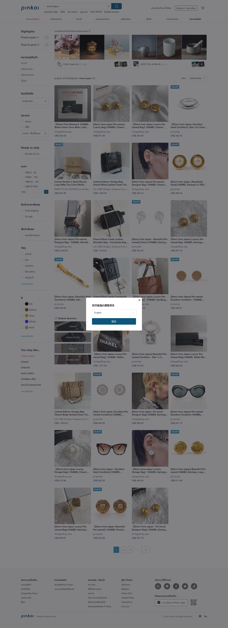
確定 (114, 321)
